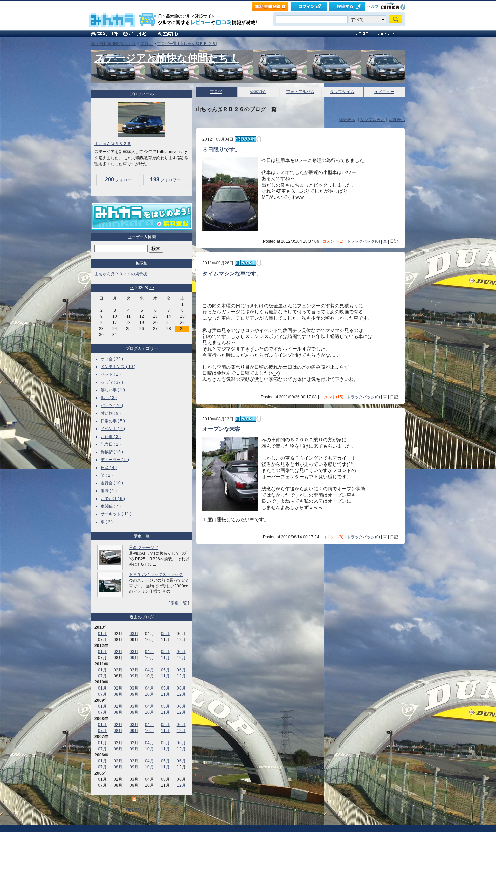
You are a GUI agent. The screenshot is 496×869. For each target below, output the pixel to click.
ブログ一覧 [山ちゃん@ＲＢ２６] (187, 43)
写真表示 (397, 119)
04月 (149, 651)
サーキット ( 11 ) (116, 514)
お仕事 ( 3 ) (111, 436)
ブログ (146, 43)
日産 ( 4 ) (109, 467)
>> (151, 287)
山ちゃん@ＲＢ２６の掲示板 (120, 274)
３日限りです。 (221, 149)
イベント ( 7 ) (113, 428)
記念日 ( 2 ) (111, 444)
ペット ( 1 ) (111, 374)
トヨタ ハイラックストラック (156, 574)
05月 (165, 633)
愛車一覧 (179, 603)
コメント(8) (332, 537)
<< (132, 287)
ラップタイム (342, 91)
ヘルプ (373, 6)
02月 (118, 651)
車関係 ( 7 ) (111, 506)
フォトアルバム (300, 91)
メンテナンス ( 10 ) (118, 366)
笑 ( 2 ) (107, 475)
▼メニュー (384, 91)
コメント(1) (332, 241)
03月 (134, 633)
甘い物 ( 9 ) (111, 413)
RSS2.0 (144, 799)
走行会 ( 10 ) (112, 483)
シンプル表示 (372, 119)
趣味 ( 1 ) (109, 490)
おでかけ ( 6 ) (113, 498)
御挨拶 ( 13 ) (112, 452)
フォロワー (165, 180)
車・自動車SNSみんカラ (113, 43)
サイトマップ (164, 809)
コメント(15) (331, 397)
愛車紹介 (258, 91)
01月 (102, 633)
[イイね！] (245, 139)
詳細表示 (347, 119)
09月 (134, 657)
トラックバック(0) (363, 241)
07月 (102, 676)
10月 (149, 657)
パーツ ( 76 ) (112, 405)
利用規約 (134, 809)
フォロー (118, 180)
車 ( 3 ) (107, 522)
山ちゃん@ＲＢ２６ (112, 143)
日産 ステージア (143, 547)
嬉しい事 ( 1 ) (113, 390)
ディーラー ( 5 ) (115, 459)
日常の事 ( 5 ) (113, 421)
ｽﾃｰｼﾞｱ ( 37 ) (112, 382)
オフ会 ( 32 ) (112, 359)
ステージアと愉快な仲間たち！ (166, 57)
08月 (118, 694)
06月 (181, 651)
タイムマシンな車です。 (232, 273)
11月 (165, 657)
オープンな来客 (221, 429)
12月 (181, 657)
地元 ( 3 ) (109, 397)
